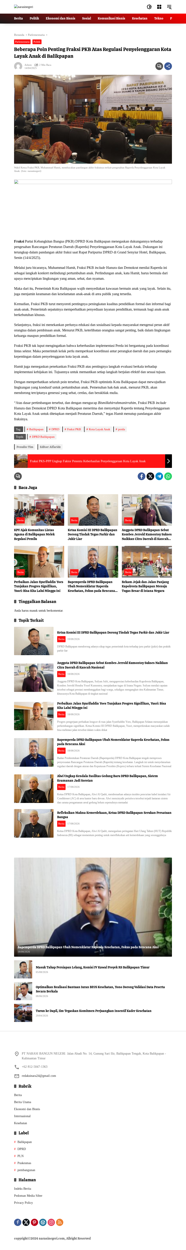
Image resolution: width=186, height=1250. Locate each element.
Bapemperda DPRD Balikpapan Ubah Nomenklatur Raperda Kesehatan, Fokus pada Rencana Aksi (91, 586)
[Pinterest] (34, 1222)
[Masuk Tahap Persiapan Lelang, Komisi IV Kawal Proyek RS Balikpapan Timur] (23, 969)
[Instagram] (51, 1222)
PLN (20, 1156)
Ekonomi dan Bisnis (27, 1109)
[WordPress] (42, 1222)
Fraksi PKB (74, 429)
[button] (149, 7)
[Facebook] (141, 476)
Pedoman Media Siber (28, 1195)
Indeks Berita (22, 1188)
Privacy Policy (23, 1202)
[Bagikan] (168, 66)
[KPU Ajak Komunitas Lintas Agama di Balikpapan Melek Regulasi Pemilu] (39, 510)
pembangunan (26, 1170)
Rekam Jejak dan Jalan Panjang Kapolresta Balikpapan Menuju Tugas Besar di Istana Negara (145, 586)
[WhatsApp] (168, 476)
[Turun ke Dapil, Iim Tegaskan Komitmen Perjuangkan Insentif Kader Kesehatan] (23, 1013)
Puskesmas (24, 1163)
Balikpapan (36, 429)
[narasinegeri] (23, 6)
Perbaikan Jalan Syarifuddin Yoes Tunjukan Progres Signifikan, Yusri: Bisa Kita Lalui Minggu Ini (38, 586)
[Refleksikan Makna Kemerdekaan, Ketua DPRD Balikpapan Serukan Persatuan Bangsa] (34, 823)
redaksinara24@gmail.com (39, 1075)
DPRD (55, 429)
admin (28, 64)
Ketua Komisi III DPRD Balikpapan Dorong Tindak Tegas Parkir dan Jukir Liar (92, 534)
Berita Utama (22, 1102)
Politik (37, 41)
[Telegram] (159, 476)
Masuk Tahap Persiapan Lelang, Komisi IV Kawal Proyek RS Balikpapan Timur (92, 967)
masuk (33, 610)
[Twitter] (150, 476)
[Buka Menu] (159, 7)
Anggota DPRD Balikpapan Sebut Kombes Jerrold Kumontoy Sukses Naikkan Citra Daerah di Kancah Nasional (147, 534)
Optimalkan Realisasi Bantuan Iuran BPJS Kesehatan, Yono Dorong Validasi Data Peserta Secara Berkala (100, 989)
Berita (20, 520)
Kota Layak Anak (99, 429)
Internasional (22, 1116)
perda (121, 429)
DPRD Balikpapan (43, 436)
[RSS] (59, 1222)
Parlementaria (22, 41)
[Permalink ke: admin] (19, 66)
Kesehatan (20, 1123)
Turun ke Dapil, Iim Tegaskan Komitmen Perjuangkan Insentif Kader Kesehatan (94, 1011)
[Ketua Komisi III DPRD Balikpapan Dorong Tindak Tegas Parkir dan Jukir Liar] (93, 510)
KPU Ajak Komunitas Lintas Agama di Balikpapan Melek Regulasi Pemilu (34, 534)
